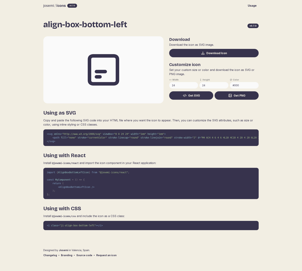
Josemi (63, 250)
